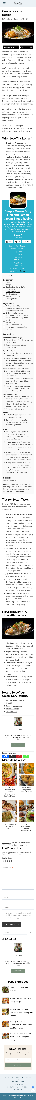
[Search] (30, 932)
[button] (14, 235)
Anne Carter (8, 19)
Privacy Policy (18, 1084)
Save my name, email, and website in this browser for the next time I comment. (19, 915)
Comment (8, 868)
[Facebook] (5, 756)
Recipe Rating (7, 858)
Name (6, 897)
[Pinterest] (19, 756)
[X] (12, 756)
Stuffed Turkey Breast (15, 700)
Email (6, 907)
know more (18, 745)
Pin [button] (18, 242)
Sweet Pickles (11, 711)
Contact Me (18, 1082)
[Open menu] (4, 3)
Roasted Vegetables (14, 706)
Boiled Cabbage (12, 709)
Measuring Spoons (13, 292)
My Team (25, 1087)
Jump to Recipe (12, 47)
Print (10, 242)
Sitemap (18, 1089)
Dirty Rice (10, 703)
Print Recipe (27, 47)
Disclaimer (12, 1087)
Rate (28, 242)
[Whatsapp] (26, 756)
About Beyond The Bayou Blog (18, 1078)
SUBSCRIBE (18, 1065)
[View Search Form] (32, 3)
